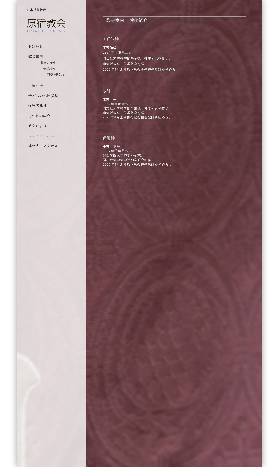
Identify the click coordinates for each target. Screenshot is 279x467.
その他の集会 (39, 116)
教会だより (37, 126)
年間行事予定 (55, 74)
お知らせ (35, 46)
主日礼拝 (35, 86)
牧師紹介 (49, 68)
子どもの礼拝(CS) (43, 96)
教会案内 (35, 56)
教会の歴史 (48, 62)
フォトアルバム (41, 136)
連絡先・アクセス (43, 146)
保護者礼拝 (37, 106)
